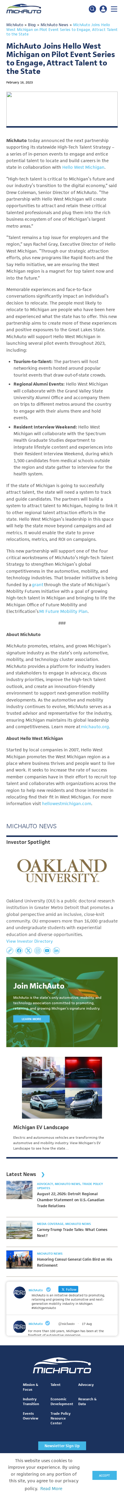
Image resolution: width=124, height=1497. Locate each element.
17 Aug (87, 1324)
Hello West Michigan (83, 167)
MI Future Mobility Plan (63, 611)
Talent (55, 1384)
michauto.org (95, 726)
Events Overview (30, 1415)
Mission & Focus (30, 1387)
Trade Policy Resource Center (60, 1418)
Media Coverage (50, 1224)
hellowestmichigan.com (66, 803)
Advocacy (45, 1184)
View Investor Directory (29, 941)
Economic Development (62, 1401)
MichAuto (36, 1324)
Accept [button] (104, 1475)
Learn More (31, 1019)
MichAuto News (68, 1184)
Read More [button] (51, 1488)
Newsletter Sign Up (62, 1445)
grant (37, 584)
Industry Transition (31, 1401)
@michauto (66, 1324)
